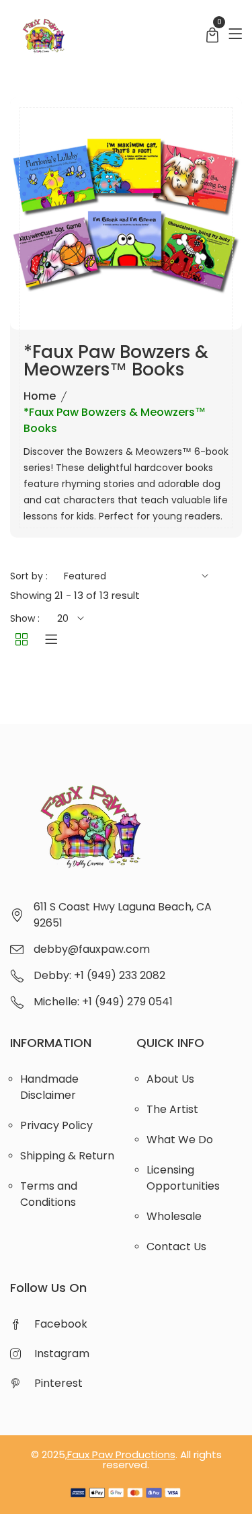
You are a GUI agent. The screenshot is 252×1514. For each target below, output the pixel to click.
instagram (61, 1353)
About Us (170, 1079)
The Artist (172, 1109)
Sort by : (29, 576)
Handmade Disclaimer (49, 1087)
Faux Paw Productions (121, 1454)
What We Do (179, 1139)
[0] (212, 36)
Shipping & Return (67, 1155)
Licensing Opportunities (183, 1178)
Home (40, 396)
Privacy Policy (56, 1125)
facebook (60, 1324)
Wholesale (174, 1216)
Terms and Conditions (48, 1194)
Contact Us (176, 1246)
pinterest (58, 1383)
